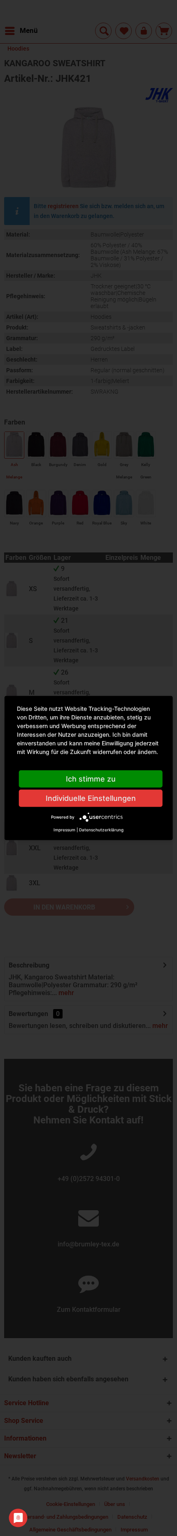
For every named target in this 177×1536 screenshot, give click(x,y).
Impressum (64, 829)
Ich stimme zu (91, 779)
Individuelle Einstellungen (91, 798)
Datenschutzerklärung (101, 829)
